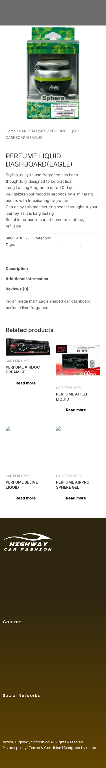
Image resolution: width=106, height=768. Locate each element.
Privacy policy (15, 747)
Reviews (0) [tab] (17, 289)
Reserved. (75, 742)
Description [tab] (17, 268)
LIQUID (88, 244)
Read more (26, 383)
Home (11, 131)
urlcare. (92, 747)
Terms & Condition (45, 747)
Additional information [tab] (27, 278)
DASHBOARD (69, 244)
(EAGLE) (22, 244)
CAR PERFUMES (32, 131)
